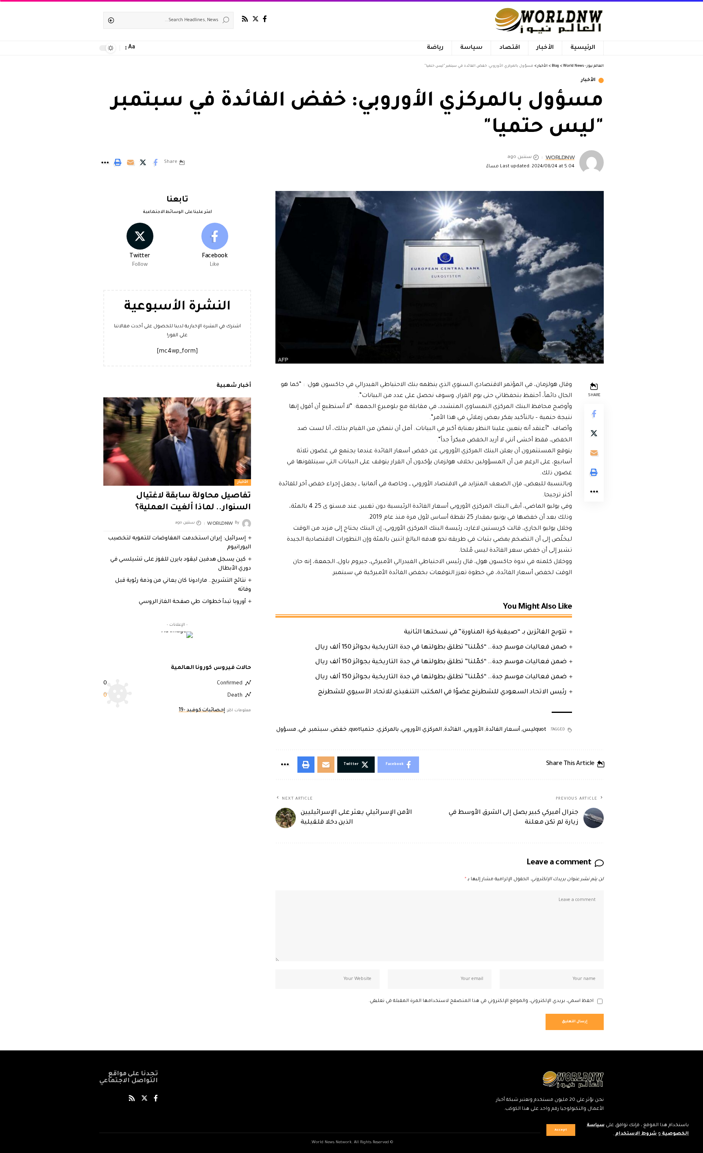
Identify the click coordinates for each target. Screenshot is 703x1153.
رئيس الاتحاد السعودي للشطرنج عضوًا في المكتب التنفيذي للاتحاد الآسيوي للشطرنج (442, 692)
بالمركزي (388, 730)
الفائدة (452, 730)
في (302, 730)
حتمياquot (361, 730)
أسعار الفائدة (503, 730)
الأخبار (588, 80)
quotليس (534, 730)
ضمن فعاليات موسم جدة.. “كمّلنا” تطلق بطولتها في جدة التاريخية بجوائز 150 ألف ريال (441, 647)
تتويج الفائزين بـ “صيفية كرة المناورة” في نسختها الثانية (485, 632)
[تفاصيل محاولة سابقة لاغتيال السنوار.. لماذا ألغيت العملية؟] (177, 441)
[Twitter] (255, 18)
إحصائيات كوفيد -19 (202, 710)
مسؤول (286, 730)
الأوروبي (473, 730)
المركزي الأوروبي (421, 730)
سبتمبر (318, 730)
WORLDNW (560, 157)
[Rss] (245, 18)
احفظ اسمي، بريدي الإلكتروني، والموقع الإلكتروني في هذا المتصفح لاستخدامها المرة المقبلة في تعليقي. (481, 1001)
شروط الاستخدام (635, 1134)
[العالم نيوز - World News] (549, 20)
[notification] (144, 48)
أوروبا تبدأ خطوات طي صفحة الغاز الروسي (192, 602)
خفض (339, 730)
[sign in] (156, 48)
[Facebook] (265, 18)
